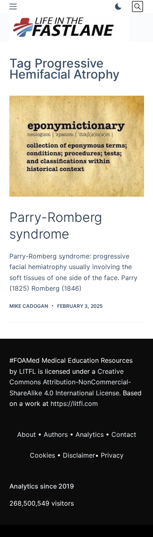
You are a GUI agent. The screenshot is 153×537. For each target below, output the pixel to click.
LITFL (27, 371)
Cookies (43, 455)
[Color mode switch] (117, 6)
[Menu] (13, 6)
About (26, 434)
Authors (56, 434)
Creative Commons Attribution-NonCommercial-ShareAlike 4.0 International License (70, 382)
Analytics (89, 434)
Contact (123, 434)
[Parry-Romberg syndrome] (76, 146)
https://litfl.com (74, 403)
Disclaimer (79, 455)
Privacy (112, 455)
